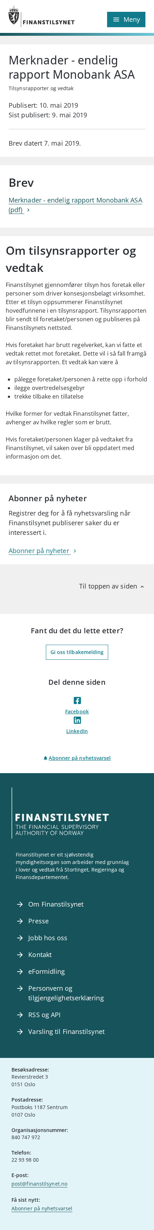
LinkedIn (77, 731)
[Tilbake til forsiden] (43, 16)
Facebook (77, 711)
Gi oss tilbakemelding (77, 652)
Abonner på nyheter (40, 550)
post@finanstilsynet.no (39, 1183)
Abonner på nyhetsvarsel (80, 758)
